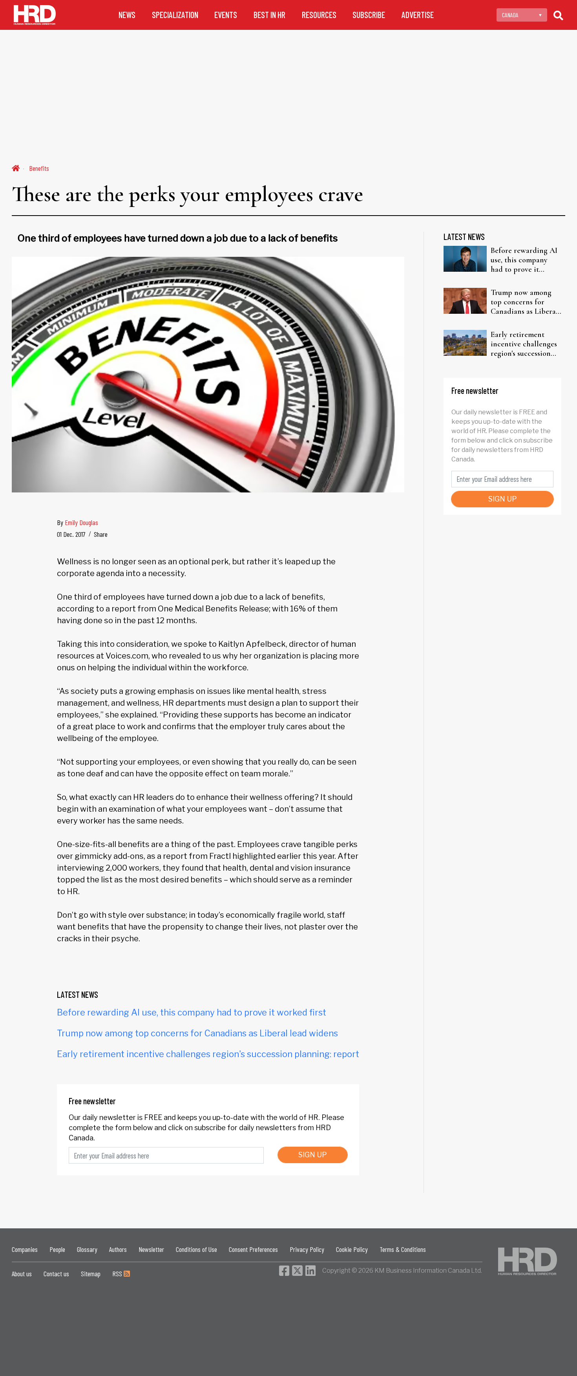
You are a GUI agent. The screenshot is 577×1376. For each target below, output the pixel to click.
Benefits (39, 168)
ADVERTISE (418, 15)
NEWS (127, 15)
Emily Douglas (81, 522)
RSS (118, 1273)
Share (101, 534)
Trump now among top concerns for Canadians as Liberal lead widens (197, 1033)
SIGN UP (312, 1155)
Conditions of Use (196, 1249)
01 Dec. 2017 (71, 534)
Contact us (56, 1273)
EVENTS (225, 15)
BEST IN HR (269, 15)
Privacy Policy (307, 1249)
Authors (118, 1249)
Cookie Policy (352, 1249)
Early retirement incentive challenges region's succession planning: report (208, 1054)
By (77, 522)
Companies (25, 1249)
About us (22, 1273)
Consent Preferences (253, 1249)
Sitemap (90, 1273)
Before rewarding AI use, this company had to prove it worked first (191, 1012)
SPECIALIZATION (175, 15)
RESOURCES (319, 15)
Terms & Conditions (403, 1249)
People (57, 1249)
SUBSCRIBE (368, 15)
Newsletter (151, 1249)
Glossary (87, 1249)
